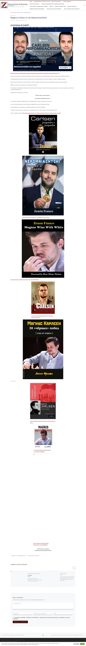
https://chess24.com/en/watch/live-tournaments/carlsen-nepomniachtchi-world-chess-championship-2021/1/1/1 (35, 73)
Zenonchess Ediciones (8, 639)
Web (55, 613)
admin (13, 20)
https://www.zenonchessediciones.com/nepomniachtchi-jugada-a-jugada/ (35, 217)
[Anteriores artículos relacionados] (71, 568)
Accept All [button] (82, 643)
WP (5, 641)
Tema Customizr (14, 641)
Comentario (17, 603)
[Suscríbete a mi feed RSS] (84, 640)
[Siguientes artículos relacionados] (74, 568)
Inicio (11, 12)
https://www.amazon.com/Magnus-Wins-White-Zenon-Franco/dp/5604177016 (25, 279)
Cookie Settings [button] (76, 643)
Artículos (14, 12)
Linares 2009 (63, 573)
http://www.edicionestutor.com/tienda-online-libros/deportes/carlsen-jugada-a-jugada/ (42, 113)
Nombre (15, 613)
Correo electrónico (40, 613)
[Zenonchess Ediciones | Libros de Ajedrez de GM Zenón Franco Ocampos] (4, 5)
